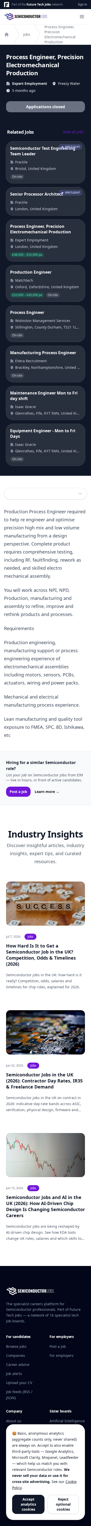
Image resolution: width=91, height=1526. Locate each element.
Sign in (82, 4)
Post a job (18, 791)
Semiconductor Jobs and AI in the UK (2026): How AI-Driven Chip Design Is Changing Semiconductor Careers (45, 1206)
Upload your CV (19, 1382)
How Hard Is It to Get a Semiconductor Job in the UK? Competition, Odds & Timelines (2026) (41, 955)
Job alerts (14, 1373)
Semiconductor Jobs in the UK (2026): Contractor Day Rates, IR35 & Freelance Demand (44, 1081)
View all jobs (73, 131)
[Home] (6, 34)
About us (13, 1421)
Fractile (21, 162)
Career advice (17, 1364)
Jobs (26, 34)
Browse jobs (16, 1346)
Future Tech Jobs (39, 4)
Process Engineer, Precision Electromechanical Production (60, 34)
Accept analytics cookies (28, 1504)
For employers (62, 1355)
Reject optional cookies (63, 1504)
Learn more (47, 791)
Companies (15, 1355)
